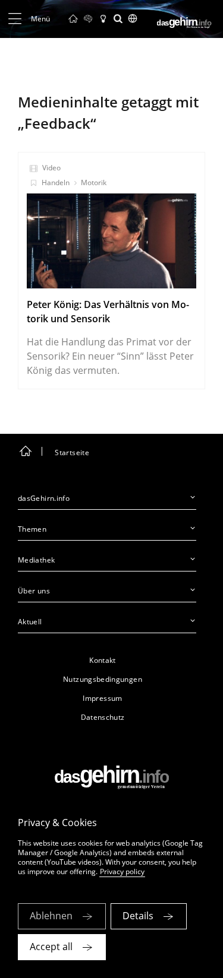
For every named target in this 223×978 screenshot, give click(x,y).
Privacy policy (122, 871)
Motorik (93, 182)
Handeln (56, 182)
